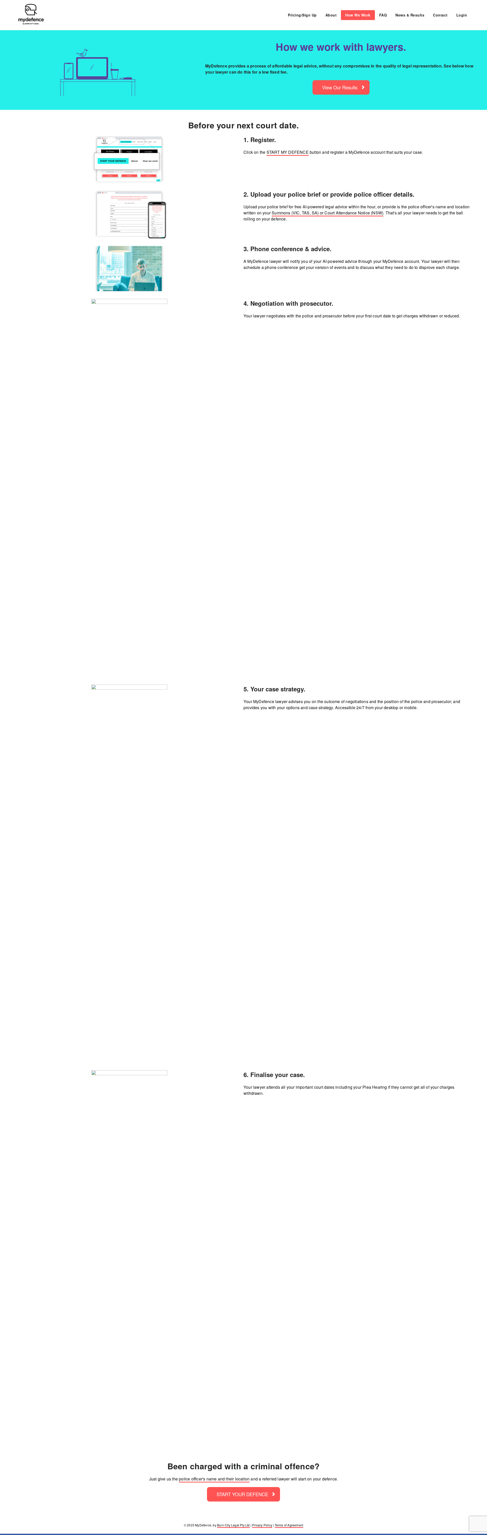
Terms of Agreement (289, 1525)
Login (461, 15)
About (331, 15)
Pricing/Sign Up (302, 15)
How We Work (358, 15)
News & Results (409, 15)
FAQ (383, 15)
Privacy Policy (262, 1525)
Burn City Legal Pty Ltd (233, 1525)
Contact (440, 15)
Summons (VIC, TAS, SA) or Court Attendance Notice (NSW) (327, 213)
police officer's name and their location (214, 1479)
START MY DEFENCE (288, 152)
